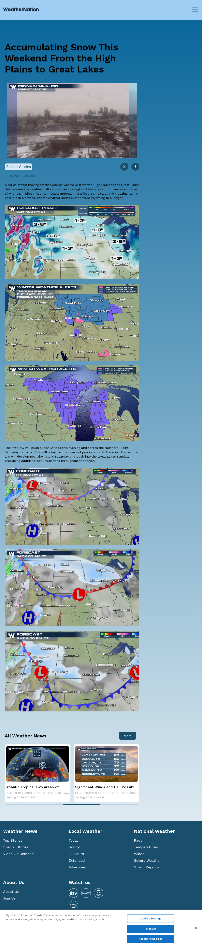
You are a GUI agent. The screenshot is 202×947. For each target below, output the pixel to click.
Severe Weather (147, 860)
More (127, 736)
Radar (139, 840)
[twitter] (124, 167)
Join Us (9, 898)
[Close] (195, 928)
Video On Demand (18, 854)
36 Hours (76, 854)
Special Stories (16, 847)
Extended (77, 860)
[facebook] (135, 167)
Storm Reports (146, 867)
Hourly (74, 847)
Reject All (150, 928)
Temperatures (146, 847)
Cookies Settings (150, 918)
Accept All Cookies (150, 938)
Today (73, 840)
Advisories (77, 867)
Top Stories (12, 840)
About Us (11, 891)
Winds (139, 854)
